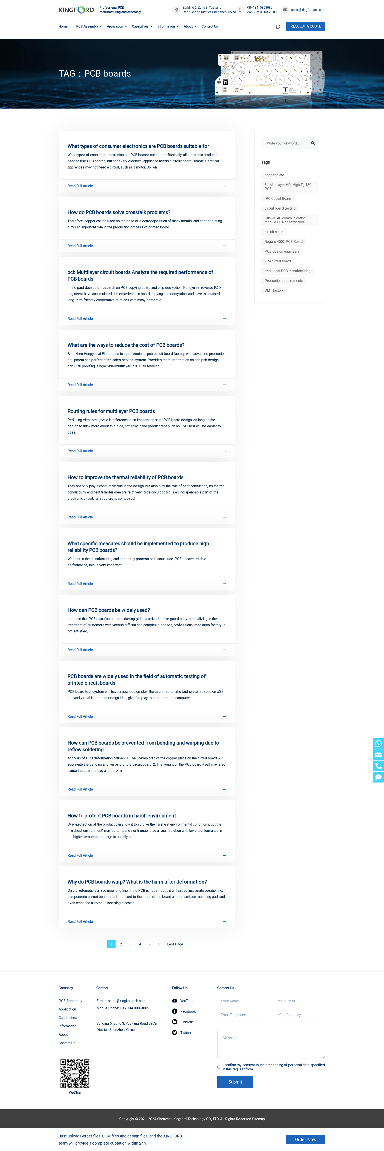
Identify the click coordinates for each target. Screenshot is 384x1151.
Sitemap (258, 1119)
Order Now (305, 1139)
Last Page (175, 944)
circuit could (274, 232)
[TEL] (378, 766)
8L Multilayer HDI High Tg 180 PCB (288, 187)
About (188, 26)
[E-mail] (378, 754)
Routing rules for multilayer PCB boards (111, 411)
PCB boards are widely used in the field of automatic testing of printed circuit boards (137, 680)
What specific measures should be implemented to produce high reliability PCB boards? (138, 547)
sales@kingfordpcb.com (308, 10)
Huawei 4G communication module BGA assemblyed (285, 220)
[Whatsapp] (378, 743)
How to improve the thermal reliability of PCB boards (126, 477)
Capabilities (140, 26)
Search (269, 45)
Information (166, 26)
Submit (235, 1082)
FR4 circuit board (278, 261)
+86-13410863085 (259, 7)
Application (115, 26)
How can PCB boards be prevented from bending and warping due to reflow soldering (143, 746)
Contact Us (210, 26)
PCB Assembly (87, 26)
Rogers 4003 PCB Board (284, 242)
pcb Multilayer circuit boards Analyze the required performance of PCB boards (140, 275)
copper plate (274, 175)
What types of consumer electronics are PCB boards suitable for (138, 146)
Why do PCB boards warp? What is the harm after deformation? (137, 882)
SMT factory (274, 290)
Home (63, 26)
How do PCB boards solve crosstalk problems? (119, 212)
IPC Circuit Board (278, 198)
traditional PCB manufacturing (287, 271)
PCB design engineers (282, 251)
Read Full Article (80, 186)
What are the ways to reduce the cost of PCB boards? (126, 345)
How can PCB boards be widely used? (109, 610)
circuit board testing (280, 208)
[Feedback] (378, 777)
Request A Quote (306, 26)
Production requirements (284, 281)
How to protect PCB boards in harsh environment (122, 815)
